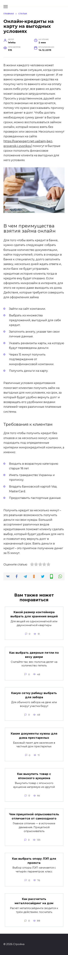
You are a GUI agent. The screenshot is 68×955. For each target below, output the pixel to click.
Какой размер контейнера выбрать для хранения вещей (34, 614)
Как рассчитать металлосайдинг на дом (34, 901)
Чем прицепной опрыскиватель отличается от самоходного (34, 816)
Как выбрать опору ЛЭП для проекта (34, 860)
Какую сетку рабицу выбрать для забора (34, 695)
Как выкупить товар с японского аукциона (34, 776)
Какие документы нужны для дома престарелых (34, 735)
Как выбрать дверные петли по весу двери (34, 654)
